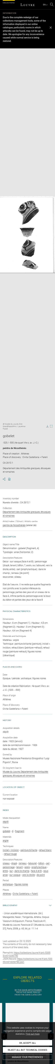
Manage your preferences (27, 1057)
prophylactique (39, 867)
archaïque (8, 884)
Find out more (32, 1034)
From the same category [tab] (28, 995)
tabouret (32, 863)
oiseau (6, 863)
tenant (19, 867)
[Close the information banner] (50, 27)
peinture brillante (29, 850)
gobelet (6, 831)
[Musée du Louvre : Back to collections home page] (27, 4)
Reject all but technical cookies (27, 1050)
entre (5, 871)
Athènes (7, 893)
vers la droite (28, 875)
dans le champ (22, 871)
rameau (22, 863)
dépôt (5, 821)
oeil (48, 863)
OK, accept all (27, 1043)
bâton (41, 863)
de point (41, 875)
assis (27, 867)
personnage (9, 867)
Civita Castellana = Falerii (25, 893)
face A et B (36, 871)
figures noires (21, 884)
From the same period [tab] (28, 992)
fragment (19, 831)
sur (11, 871)
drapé (14, 863)
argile (5, 840)
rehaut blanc (45, 850)
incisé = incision (11, 850)
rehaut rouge (10, 854)
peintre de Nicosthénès (14, 448)
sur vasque (14, 875)
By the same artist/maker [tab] (28, 990)
